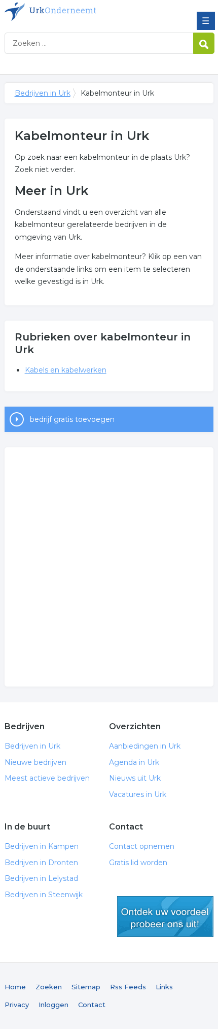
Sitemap (85, 987)
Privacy (17, 1005)
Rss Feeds (128, 987)
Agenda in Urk (134, 762)
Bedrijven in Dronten (41, 862)
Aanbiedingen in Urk (144, 746)
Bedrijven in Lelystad (41, 878)
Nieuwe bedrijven (35, 762)
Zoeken (48, 987)
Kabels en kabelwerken (65, 370)
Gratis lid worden (138, 862)
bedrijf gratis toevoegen (72, 419)
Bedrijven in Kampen (42, 846)
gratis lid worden (165, 916)
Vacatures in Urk (137, 794)
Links (164, 987)
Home (15, 987)
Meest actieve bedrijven (47, 778)
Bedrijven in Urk (78, 12)
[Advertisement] (109, 567)
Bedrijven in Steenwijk (44, 894)
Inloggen (53, 1005)
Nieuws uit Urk (135, 778)
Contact (91, 1005)
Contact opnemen (141, 846)
